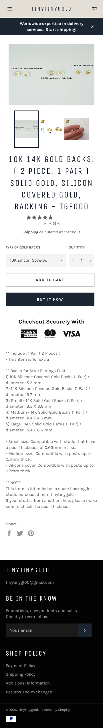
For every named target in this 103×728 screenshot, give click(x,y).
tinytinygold (51, 8)
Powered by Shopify (54, 710)
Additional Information (28, 683)
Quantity (77, 247)
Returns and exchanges (29, 692)
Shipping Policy (20, 674)
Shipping (30, 232)
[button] (40, 217)
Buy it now (50, 299)
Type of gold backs (23, 247)
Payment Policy (20, 665)
